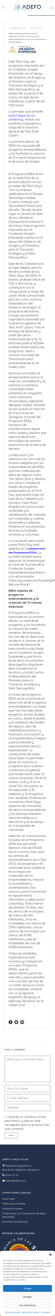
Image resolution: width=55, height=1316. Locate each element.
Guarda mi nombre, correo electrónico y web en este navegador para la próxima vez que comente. (27, 1123)
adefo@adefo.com (15, 1180)
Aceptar (27, 1288)
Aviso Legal (45, 1312)
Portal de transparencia (15, 1221)
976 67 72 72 (11, 1175)
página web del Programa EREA (27, 550)
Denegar (27, 1297)
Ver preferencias (27, 1305)
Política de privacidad (30, 1312)
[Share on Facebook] (11, 1022)
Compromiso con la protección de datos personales (24, 1215)
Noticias (37, 28)
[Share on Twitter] (16, 1022)
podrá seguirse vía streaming (22, 117)
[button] (50, 1254)
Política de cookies (12, 1312)
